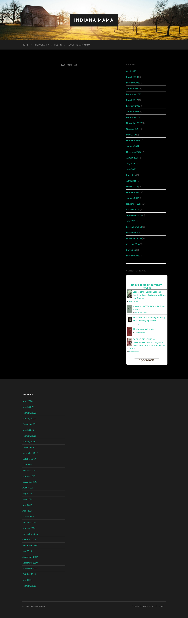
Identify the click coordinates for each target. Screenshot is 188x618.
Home (25, 45)
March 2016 (132, 186)
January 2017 (132, 146)
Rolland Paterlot (134, 351)
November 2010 (134, 238)
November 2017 (134, 123)
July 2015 (130, 221)
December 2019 (133, 94)
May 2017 (131, 134)
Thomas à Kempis (140, 332)
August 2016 (132, 157)
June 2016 (131, 169)
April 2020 (131, 71)
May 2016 (131, 175)
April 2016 (131, 180)
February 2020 (133, 82)
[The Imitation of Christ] (129, 335)
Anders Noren (151, 606)
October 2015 (133, 209)
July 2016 (130, 163)
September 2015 (134, 215)
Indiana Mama (94, 20)
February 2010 (133, 255)
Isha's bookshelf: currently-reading (147, 286)
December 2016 (133, 151)
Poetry (58, 45)
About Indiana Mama (79, 45)
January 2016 (132, 198)
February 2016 (133, 192)
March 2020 (132, 77)
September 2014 (134, 226)
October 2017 (133, 128)
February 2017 (133, 140)
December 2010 (133, 232)
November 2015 (134, 203)
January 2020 (132, 88)
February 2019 (133, 105)
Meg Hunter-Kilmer (141, 312)
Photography (41, 45)
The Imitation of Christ (143, 328)
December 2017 (133, 117)
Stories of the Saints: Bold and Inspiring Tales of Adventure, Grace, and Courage (149, 294)
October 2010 (133, 244)
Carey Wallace (133, 301)
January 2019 (132, 111)
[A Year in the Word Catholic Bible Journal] (129, 312)
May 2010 (131, 249)
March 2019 (132, 100)
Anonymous (138, 324)
